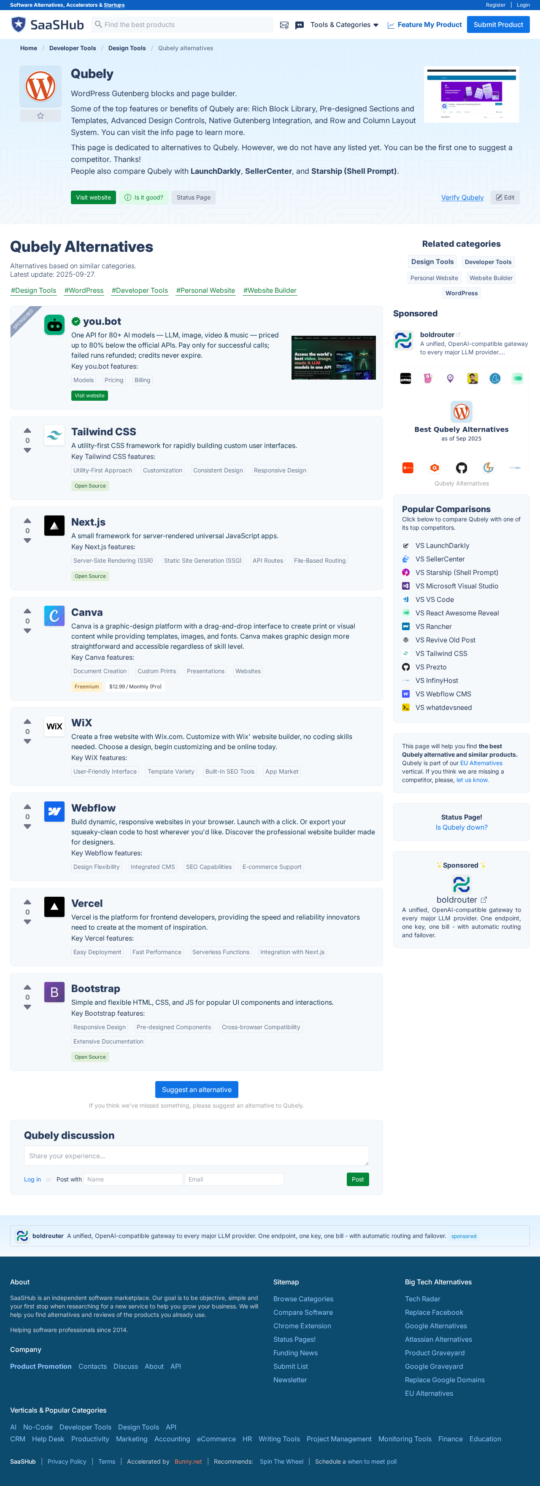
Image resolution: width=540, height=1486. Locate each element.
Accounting (172, 1439)
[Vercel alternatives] (54, 907)
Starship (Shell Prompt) (354, 171)
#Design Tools (33, 290)
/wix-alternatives (43, 713)
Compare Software (303, 1312)
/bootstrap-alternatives (53, 978)
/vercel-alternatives (47, 893)
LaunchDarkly (216, 171)
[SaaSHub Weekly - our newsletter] (284, 24)
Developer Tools (488, 261)
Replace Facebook (434, 1312)
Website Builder (491, 277)
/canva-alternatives (47, 602)
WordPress (462, 293)
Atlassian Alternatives (438, 1339)
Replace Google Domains (445, 1379)
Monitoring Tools (405, 1439)
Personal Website (434, 277)
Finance (450, 1439)
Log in (33, 1179)
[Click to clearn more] (270, 1236)
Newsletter (290, 1379)
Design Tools (432, 261)
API (175, 1366)
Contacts (92, 1366)
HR (247, 1439)
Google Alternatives (436, 1325)
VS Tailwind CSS (440, 653)
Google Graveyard (434, 1366)
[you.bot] (54, 325)
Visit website (93, 197)
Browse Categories (303, 1299)
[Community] (299, 24)
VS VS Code (434, 599)
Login (523, 5)
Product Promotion (41, 1366)
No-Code (38, 1427)
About (154, 1366)
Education (485, 1439)
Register (496, 5)
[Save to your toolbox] (40, 115)
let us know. (472, 779)
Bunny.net (188, 1461)
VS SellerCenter (439, 559)
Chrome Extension (302, 1325)
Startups (114, 5)
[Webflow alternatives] (54, 811)
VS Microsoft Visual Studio (456, 586)
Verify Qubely (462, 197)
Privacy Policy (67, 1461)
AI (13, 1427)
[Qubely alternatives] (40, 86)
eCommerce (216, 1439)
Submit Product (498, 24)
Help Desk (48, 1439)
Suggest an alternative (197, 1089)
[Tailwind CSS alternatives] (54, 435)
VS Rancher (433, 626)
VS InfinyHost (436, 680)
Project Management (339, 1439)
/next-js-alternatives (49, 512)
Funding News (295, 1352)
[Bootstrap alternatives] (54, 992)
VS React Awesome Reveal (456, 613)
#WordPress (84, 290)
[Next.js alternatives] (54, 525)
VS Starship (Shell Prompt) (456, 572)
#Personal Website (205, 290)
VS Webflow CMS (442, 694)
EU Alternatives (481, 762)
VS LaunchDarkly (442, 545)
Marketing (132, 1439)
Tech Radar (422, 1299)
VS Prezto (430, 667)
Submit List (290, 1366)
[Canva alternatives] (54, 616)
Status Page (194, 197)
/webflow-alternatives (51, 798)
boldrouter (458, 900)
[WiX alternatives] (54, 726)
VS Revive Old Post (444, 640)
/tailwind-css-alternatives (57, 422)
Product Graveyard (435, 1352)
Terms (106, 1461)
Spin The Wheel (281, 1461)
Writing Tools (279, 1439)
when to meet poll (372, 1461)
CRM (17, 1439)
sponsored (463, 1236)
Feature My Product (429, 24)
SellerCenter (268, 171)
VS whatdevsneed (443, 707)
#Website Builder (270, 290)
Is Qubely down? (462, 827)
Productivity (90, 1439)
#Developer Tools (140, 290)
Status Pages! (294, 1339)
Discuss (125, 1366)
